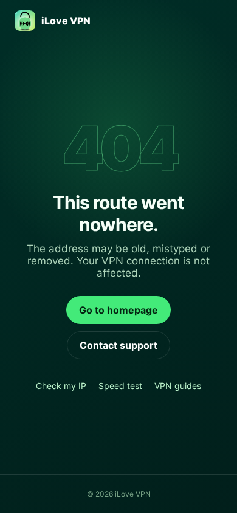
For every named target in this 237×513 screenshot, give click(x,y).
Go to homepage (118, 310)
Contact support (118, 345)
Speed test (120, 385)
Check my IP (61, 385)
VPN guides (177, 385)
